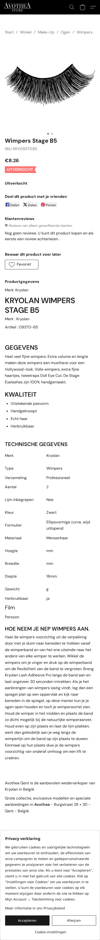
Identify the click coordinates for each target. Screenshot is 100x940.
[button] (18, 7)
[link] (50, 930)
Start (9, 32)
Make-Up (46, 32)
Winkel (26, 32)
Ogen (65, 32)
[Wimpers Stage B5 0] (50, 85)
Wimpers (84, 32)
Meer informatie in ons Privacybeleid (35, 908)
